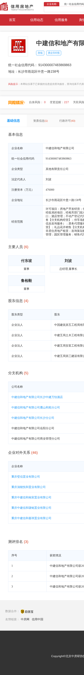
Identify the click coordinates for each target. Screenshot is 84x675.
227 (66, 102)
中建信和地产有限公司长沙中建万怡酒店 (37, 397)
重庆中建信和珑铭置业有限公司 (31, 507)
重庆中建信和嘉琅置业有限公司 (31, 518)
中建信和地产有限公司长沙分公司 (32, 417)
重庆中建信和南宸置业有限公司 (31, 497)
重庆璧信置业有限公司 (25, 476)
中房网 (25, 619)
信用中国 (37, 619)
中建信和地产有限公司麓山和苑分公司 (35, 407)
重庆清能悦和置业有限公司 (28, 487)
